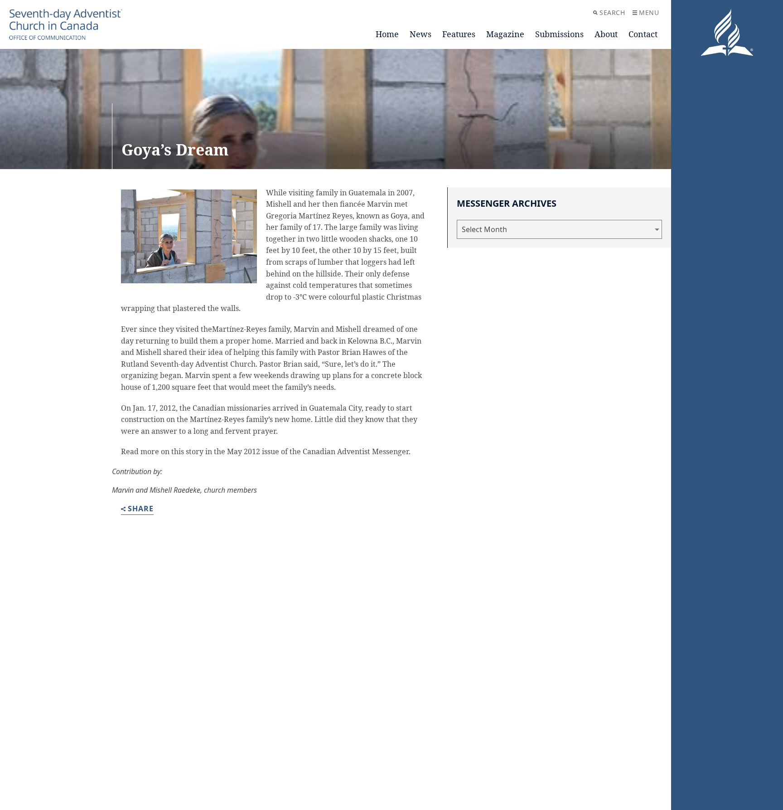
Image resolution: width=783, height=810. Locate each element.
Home (387, 34)
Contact (642, 34)
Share (141, 509)
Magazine (505, 34)
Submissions (559, 34)
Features (458, 34)
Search (612, 12)
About (606, 34)
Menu (649, 12)
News (420, 34)
